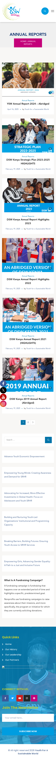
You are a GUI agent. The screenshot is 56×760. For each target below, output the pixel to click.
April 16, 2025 (12, 109)
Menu (52, 11)
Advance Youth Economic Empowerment (24, 457)
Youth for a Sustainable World (37, 109)
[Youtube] (19, 698)
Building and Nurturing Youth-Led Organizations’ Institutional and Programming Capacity (26, 521)
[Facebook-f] (5, 698)
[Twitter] (12, 698)
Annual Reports (28, 100)
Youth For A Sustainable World (33, 752)
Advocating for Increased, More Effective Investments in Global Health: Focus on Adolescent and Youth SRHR (24, 497)
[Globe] (34, 698)
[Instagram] (27, 698)
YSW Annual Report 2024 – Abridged (28, 104)
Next (33, 422)
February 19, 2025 (13, 169)
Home (23, 41)
